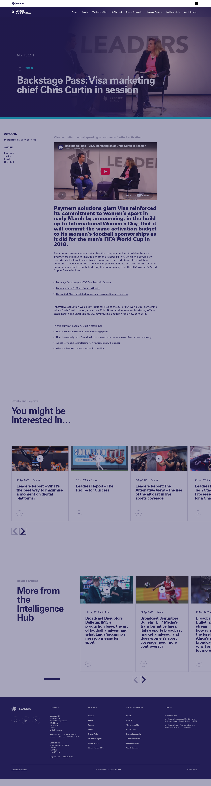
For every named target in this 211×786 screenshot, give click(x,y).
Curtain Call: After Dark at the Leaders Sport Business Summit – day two (92, 293)
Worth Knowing (132, 748)
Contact (91, 716)
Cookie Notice (93, 743)
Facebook (9, 152)
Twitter (7, 155)
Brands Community (133, 734)
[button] (23, 531)
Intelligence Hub (132, 743)
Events (128, 716)
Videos (29, 67)
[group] (40, 483)
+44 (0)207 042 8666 (74, 737)
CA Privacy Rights (95, 738)
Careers (91, 725)
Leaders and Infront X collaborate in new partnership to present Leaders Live (180, 726)
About (90, 720)
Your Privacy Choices (19, 769)
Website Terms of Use (96, 748)
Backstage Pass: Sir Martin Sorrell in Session (78, 288)
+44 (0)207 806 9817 (68, 734)
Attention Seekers (133, 738)
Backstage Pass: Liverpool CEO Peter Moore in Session (83, 282)
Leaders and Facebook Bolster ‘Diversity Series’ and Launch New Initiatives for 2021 (181, 720)
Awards (129, 720)
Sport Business (28, 139)
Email (7, 158)
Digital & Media (12, 139)
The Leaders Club (132, 725)
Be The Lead (130, 729)
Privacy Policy (93, 734)
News (90, 729)
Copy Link (9, 161)
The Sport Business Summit (85, 313)
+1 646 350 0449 (67, 756)
